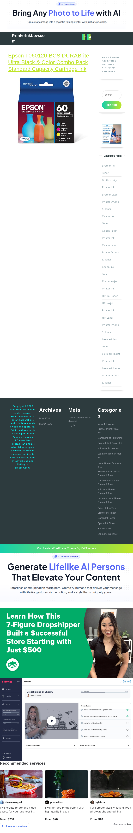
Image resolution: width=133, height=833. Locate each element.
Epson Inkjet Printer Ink (110, 443)
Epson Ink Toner (106, 523)
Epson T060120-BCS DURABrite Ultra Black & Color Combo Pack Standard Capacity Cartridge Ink (48, 62)
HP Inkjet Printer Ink (108, 448)
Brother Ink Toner (107, 512)
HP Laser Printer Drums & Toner (110, 324)
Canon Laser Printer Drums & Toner (110, 252)
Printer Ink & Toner (107, 508)
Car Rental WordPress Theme (56, 548)
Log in (71, 425)
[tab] (83, 37)
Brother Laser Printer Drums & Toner (110, 201)
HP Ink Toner (110, 295)
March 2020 (45, 423)
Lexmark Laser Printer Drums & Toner (111, 375)
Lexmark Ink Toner (107, 533)
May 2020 (44, 418)
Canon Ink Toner (106, 518)
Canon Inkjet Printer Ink (110, 437)
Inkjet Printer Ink (106, 424)
